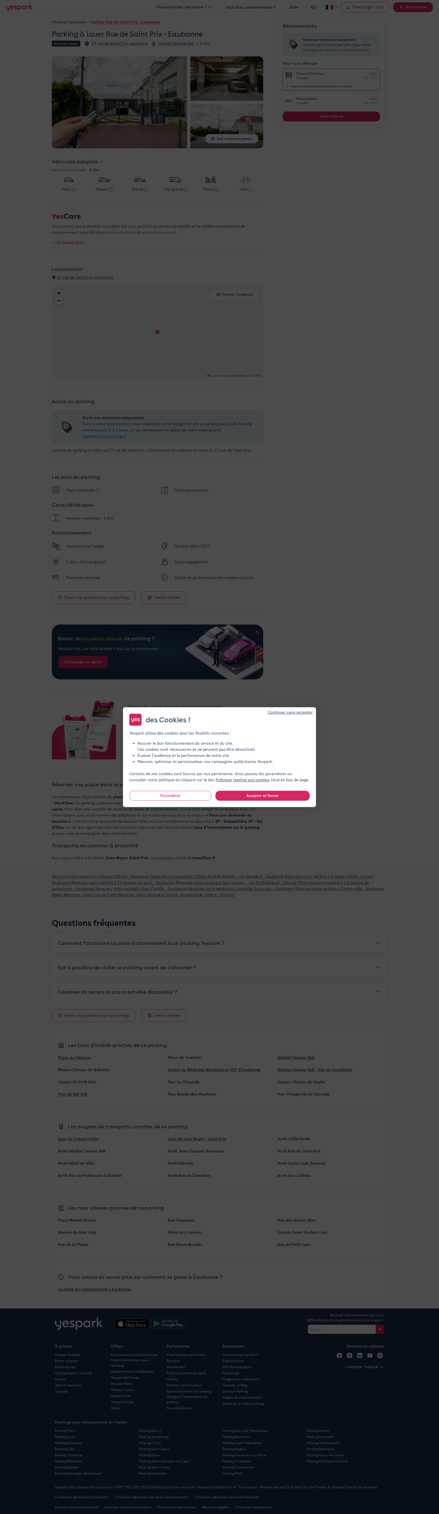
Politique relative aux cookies (243, 779)
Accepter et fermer (262, 795)
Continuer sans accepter (290, 711)
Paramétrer (170, 795)
